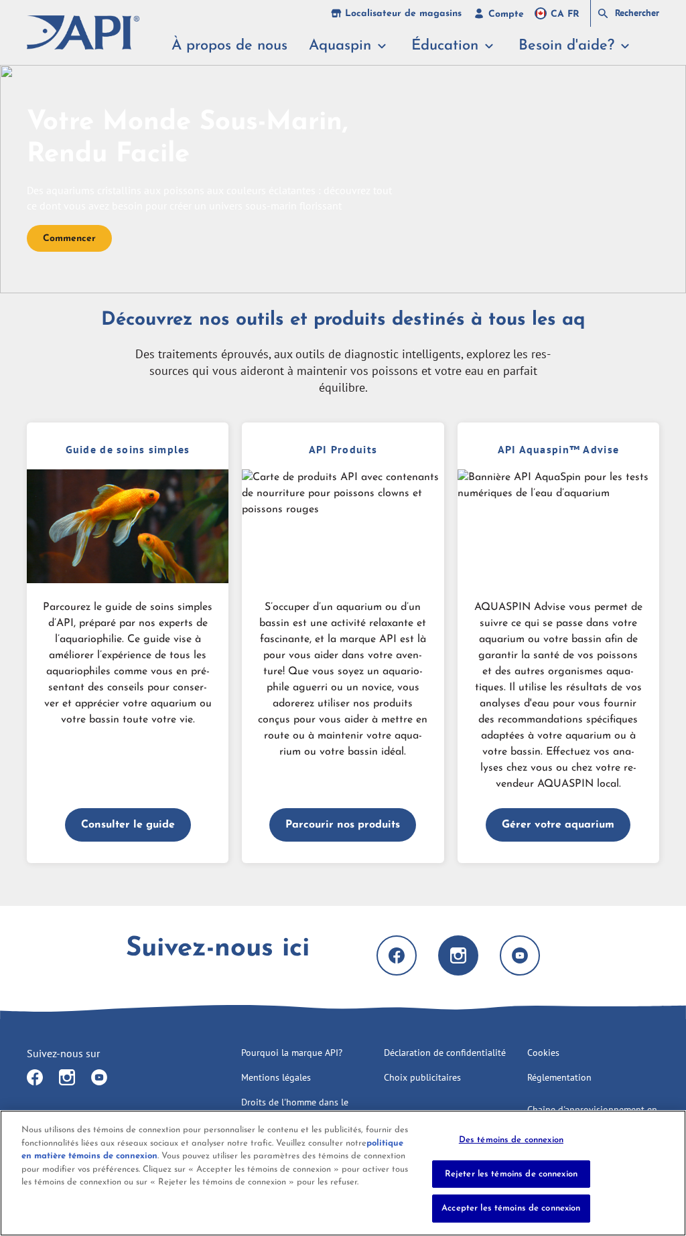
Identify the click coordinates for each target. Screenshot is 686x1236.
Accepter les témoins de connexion (510, 1208)
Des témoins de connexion (511, 1140)
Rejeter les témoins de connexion (511, 1174)
